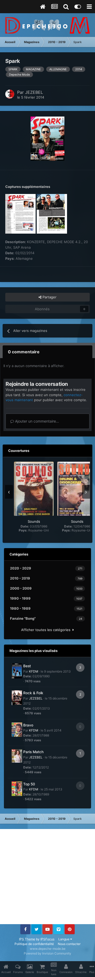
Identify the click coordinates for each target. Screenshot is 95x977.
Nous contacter (69, 944)
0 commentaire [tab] (24, 351)
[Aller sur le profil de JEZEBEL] (9, 94)
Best (27, 666)
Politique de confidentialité (34, 944)
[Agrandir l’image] (47, 138)
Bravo (28, 725)
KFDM (33, 671)
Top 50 (29, 784)
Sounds (34, 521)
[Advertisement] (47, 876)
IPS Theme (27, 939)
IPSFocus (47, 939)
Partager (48, 297)
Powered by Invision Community (47, 953)
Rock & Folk (33, 693)
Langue (64, 939)
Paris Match (33, 752)
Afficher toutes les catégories (47, 630)
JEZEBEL (34, 92)
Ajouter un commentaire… (36, 421)
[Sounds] (34, 489)
